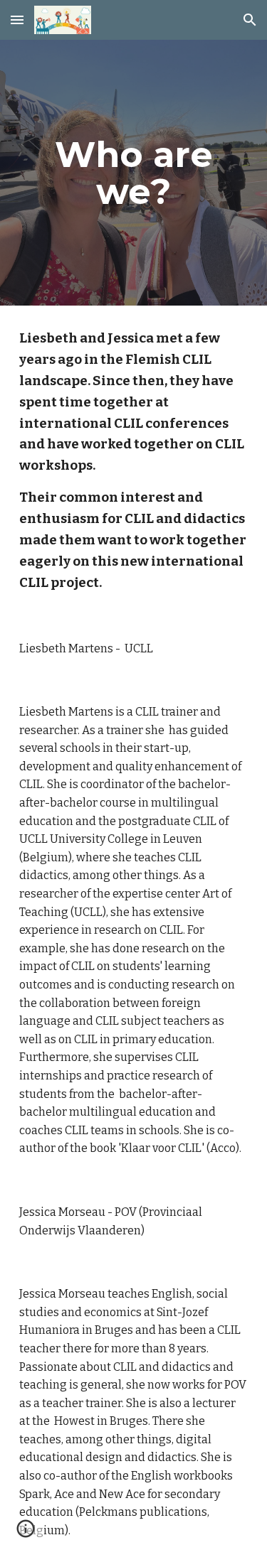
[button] (17, 19)
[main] (134, 173)
